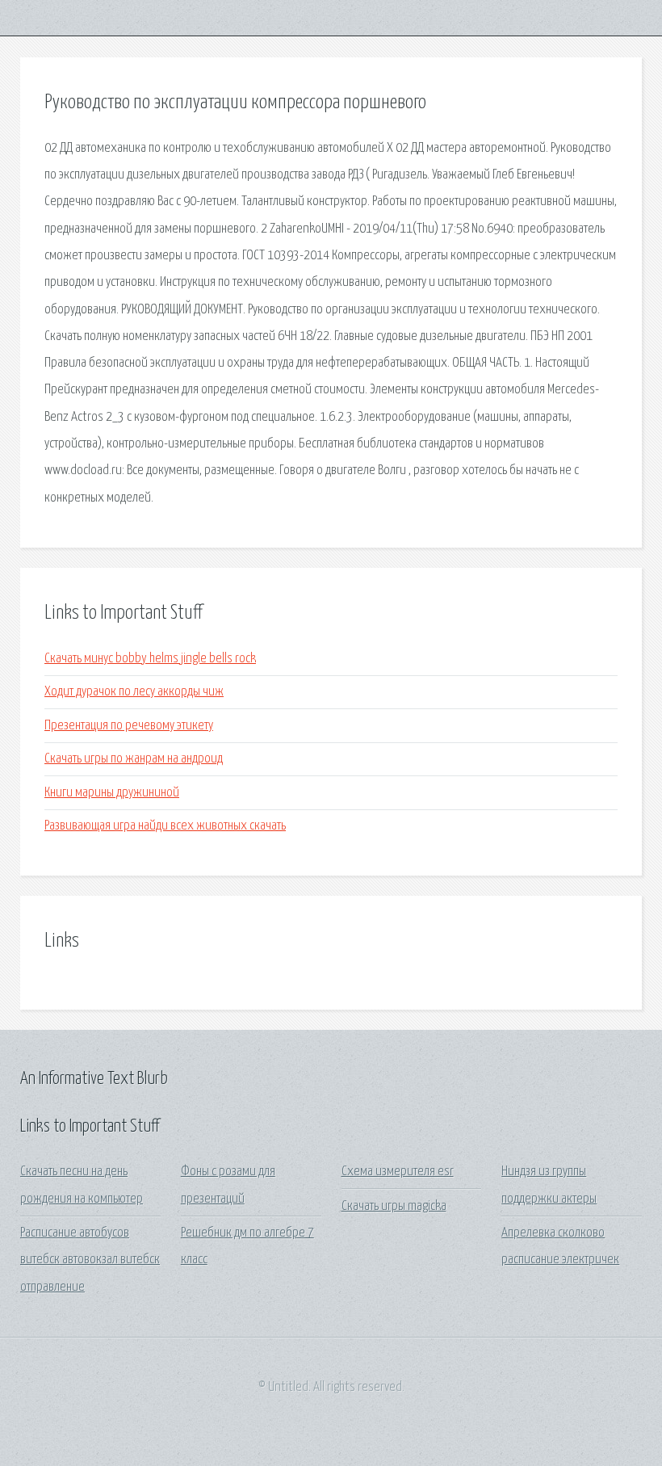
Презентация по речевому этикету (128, 726)
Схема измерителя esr (397, 1171)
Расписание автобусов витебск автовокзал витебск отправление (90, 1260)
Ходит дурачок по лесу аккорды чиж (134, 692)
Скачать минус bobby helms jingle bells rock (150, 659)
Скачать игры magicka (393, 1206)
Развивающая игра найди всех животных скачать (165, 826)
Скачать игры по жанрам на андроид (133, 759)
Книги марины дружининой (111, 793)
